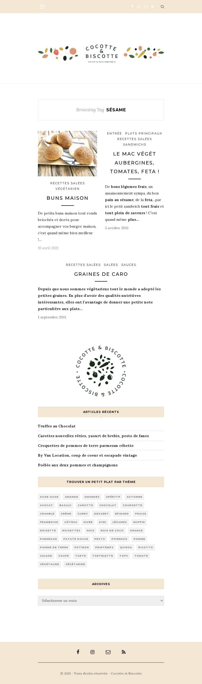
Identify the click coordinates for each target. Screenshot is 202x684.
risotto (145, 547)
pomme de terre (54, 547)
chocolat (108, 505)
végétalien (49, 564)
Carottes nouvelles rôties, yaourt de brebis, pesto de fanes (93, 435)
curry (83, 513)
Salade (46, 555)
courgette (132, 505)
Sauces (128, 265)
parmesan (48, 538)
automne (134, 496)
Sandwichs (134, 144)
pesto (99, 538)
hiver (88, 522)
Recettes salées (67, 183)
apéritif (113, 496)
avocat (46, 505)
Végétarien (67, 189)
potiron (81, 547)
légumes (120, 522)
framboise (49, 522)
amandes (92, 496)
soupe (63, 555)
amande (71, 496)
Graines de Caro (101, 274)
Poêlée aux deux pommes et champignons (78, 465)
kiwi (102, 522)
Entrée (114, 133)
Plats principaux (143, 133)
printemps (104, 547)
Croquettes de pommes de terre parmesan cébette (86, 445)
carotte (85, 505)
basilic (65, 505)
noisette (48, 530)
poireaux (119, 538)
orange (136, 530)
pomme (139, 538)
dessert (101, 513)
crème (66, 513)
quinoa (126, 547)
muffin (139, 522)
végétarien (75, 564)
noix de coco (112, 530)
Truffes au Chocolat (56, 426)
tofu (123, 555)
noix (90, 530)
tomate (141, 555)
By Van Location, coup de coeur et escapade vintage (87, 455)
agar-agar (49, 496)
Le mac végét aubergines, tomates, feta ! (134, 162)
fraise (140, 513)
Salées (111, 265)
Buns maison (68, 198)
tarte (80, 555)
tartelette (102, 555)
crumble (47, 513)
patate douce (75, 538)
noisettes (71, 530)
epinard (122, 513)
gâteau (70, 522)
